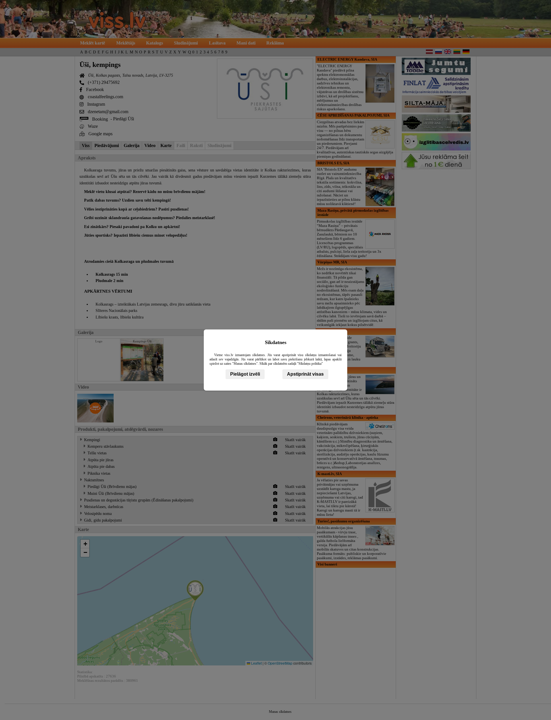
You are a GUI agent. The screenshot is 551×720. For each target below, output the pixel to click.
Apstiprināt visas (305, 374)
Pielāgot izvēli (245, 374)
